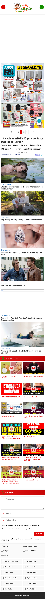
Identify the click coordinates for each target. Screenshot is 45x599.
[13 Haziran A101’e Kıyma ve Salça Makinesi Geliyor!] (22, 127)
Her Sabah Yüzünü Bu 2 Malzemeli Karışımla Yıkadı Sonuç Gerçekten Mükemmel (10, 481)
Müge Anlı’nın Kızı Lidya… (31, 397)
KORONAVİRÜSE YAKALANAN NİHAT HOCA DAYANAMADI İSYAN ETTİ (32, 459)
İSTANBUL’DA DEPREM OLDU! (11, 397)
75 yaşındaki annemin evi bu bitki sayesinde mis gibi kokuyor (10, 459)
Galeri (9, 145)
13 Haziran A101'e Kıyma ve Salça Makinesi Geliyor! (27, 145)
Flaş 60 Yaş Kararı (29, 437)
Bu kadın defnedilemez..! (31, 480)
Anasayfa (4, 145)
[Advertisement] (22, 39)
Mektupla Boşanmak (8, 416)
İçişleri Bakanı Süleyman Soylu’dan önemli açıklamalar (11, 437)
